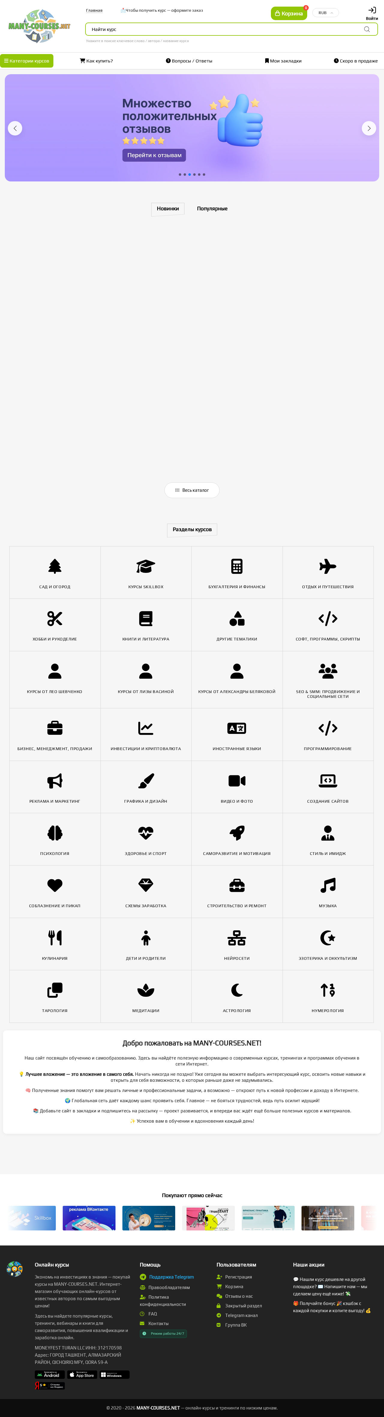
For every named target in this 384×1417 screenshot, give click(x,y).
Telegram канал (241, 1315)
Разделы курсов (192, 529)
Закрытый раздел (243, 1305)
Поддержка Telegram (171, 1276)
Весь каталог (195, 490)
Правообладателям (169, 1287)
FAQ (152, 1313)
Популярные (212, 208)
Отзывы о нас (238, 1296)
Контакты (158, 1323)
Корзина (233, 1286)
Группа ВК (235, 1324)
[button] (15, 128)
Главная (94, 10)
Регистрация (238, 1276)
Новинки (168, 208)
